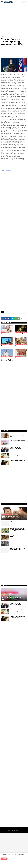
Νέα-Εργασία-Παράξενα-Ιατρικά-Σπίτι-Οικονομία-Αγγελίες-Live (15, 36)
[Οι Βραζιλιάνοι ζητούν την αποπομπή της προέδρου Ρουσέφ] (5, 523)
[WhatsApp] (15, 318)
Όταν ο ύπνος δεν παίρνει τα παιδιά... (7, 334)
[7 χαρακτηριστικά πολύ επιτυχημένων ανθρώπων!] (5, 449)
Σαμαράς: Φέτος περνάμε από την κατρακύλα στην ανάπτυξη (17, 549)
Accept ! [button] (4, 858)
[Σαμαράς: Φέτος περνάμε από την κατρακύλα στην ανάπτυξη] (5, 550)
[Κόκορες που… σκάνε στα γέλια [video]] (5, 537)
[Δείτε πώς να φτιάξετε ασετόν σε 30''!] (5, 442)
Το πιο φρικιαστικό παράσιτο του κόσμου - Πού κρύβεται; (17, 542)
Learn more (3, 855)
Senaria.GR (18, 830)
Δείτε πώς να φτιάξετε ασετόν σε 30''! (17, 441)
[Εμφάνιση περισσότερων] (21, 318)
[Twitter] (12, 318)
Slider (3, 315)
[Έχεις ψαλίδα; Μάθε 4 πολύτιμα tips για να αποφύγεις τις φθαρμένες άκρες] (5, 435)
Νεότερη (4, 392)
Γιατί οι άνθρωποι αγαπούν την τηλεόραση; (7, 346)
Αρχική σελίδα (2, 36)
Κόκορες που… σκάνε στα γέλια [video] (17, 536)
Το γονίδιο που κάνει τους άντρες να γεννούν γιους (21, 334)
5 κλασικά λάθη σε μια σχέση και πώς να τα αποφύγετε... (17, 461)
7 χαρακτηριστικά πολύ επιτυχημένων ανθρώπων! (16, 448)
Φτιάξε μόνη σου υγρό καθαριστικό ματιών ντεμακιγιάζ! (18, 454)
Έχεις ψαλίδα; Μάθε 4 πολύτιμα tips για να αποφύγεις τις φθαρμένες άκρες (18, 435)
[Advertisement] (14, 20)
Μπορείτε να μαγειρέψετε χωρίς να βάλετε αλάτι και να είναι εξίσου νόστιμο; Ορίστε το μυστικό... (18, 529)
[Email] (18, 318)
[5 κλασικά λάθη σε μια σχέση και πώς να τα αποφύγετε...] (5, 462)
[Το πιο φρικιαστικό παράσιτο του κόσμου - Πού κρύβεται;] (5, 543)
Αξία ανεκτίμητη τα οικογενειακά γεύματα (20, 346)
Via (2, 162)
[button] (2, 2)
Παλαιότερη (23, 392)
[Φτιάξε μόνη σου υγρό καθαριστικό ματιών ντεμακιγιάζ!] (5, 455)
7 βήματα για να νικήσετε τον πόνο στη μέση (20, 358)
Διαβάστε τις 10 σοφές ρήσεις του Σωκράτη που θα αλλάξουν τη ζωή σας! (7, 359)
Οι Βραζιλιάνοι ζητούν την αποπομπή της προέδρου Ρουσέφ (17, 522)
